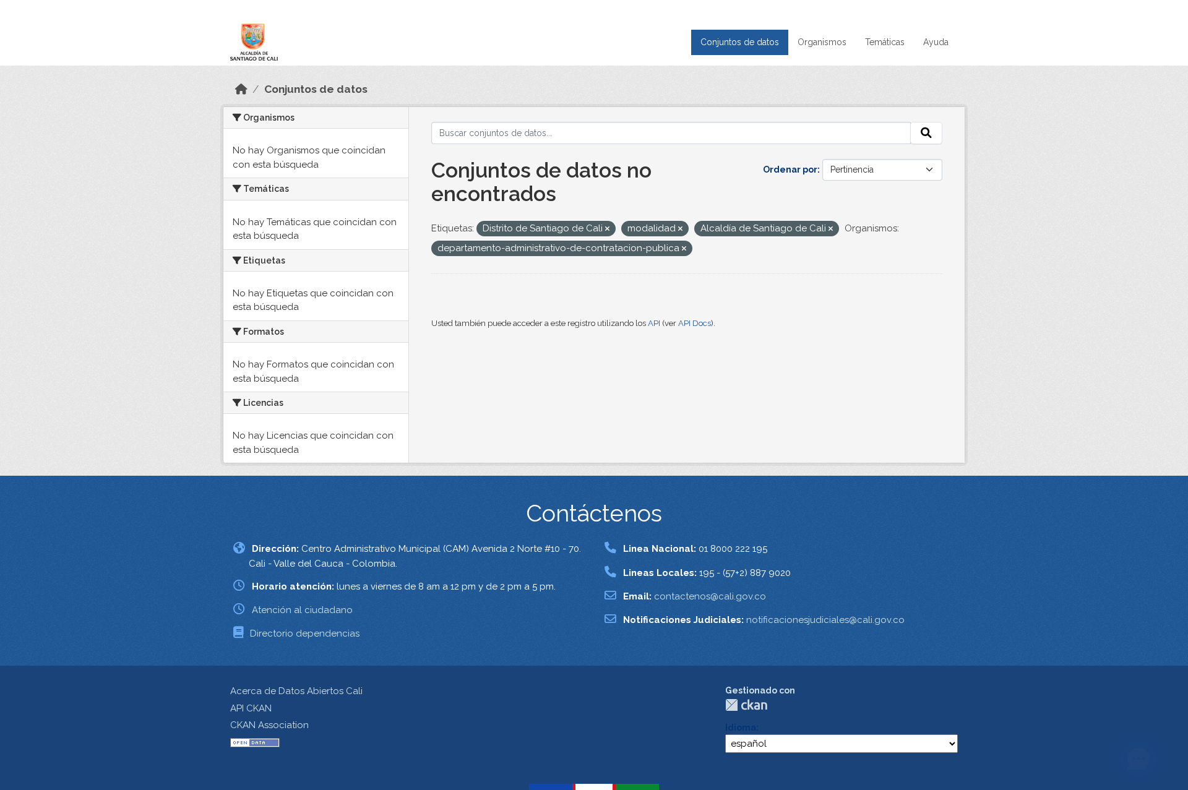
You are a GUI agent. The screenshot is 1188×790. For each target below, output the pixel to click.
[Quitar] (607, 229)
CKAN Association (269, 725)
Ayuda (936, 42)
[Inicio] (241, 89)
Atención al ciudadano (302, 610)
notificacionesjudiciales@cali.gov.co (825, 619)
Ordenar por (790, 169)
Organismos (822, 42)
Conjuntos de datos (739, 42)
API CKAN (251, 708)
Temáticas (885, 42)
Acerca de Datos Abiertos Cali (296, 691)
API (654, 323)
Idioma (740, 727)
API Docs (694, 323)
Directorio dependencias (304, 633)
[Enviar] (926, 133)
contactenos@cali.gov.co (710, 596)
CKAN (746, 704)
